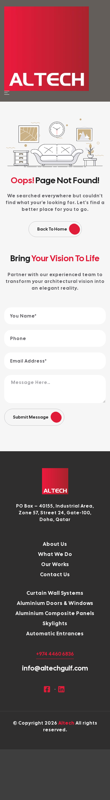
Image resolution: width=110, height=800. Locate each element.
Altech (66, 723)
